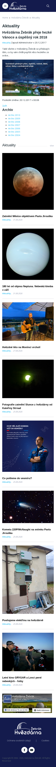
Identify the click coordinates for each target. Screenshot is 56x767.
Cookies (45, 740)
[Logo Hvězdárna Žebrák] (17, 6)
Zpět (4, 105)
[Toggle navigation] (5, 6)
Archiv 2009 (14, 118)
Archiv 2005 (14, 131)
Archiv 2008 (14, 121)
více (52, 145)
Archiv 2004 (14, 135)
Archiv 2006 (14, 128)
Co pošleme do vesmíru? (17, 478)
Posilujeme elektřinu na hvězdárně (22, 620)
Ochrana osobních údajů (19, 740)
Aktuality (36, 17)
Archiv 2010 (14, 114)
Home (5, 17)
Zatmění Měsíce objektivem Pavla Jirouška (27, 216)
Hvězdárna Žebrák (20, 17)
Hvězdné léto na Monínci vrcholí (21, 347)
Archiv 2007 (14, 124)
